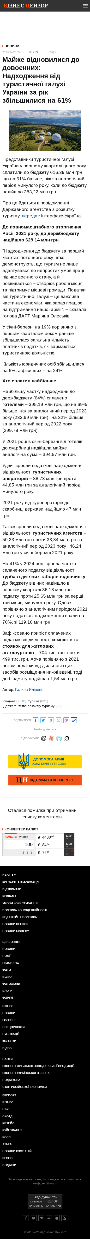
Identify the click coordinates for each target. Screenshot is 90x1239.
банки (7, 1059)
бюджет (14, 701)
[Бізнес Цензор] (26, 7)
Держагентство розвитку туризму (32, 706)
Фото (6, 970)
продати (11, 836)
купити (23, 836)
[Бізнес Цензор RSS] (64, 1218)
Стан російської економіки (24, 1087)
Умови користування (20, 903)
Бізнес (7, 1006)
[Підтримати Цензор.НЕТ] (45, 780)
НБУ (5, 1109)
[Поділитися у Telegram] (51, 720)
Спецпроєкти (13, 1027)
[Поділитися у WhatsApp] (58, 720)
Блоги (7, 990)
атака (7, 1144)
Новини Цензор (15, 924)
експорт (9, 1095)
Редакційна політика (19, 917)
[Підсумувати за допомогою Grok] (67, 738)
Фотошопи (11, 984)
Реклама (9, 896)
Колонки (9, 1041)
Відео (7, 977)
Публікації (10, 1034)
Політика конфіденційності (24, 910)
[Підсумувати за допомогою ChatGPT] (44, 738)
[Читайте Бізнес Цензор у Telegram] (41, 1218)
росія (7, 1137)
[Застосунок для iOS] (57, 1218)
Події (6, 956)
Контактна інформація (20, 882)
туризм (38, 701)
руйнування (12, 1130)
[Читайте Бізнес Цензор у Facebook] (26, 1218)
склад (7, 1116)
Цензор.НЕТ (11, 942)
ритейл (8, 1123)
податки (9, 1165)
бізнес (7, 1102)
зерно (7, 1158)
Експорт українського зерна (26, 1073)
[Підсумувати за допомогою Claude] (51, 738)
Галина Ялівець (29, 690)
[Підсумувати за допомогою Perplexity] (59, 738)
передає (31, 215)
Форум (7, 997)
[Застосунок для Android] (49, 1218)
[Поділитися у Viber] (66, 720)
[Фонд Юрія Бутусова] (45, 761)
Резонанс (10, 963)
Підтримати (11, 889)
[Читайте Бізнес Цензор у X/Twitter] (33, 1218)
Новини (12, 46)
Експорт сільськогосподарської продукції (37, 1066)
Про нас (9, 875)
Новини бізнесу (15, 931)
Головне (9, 1020)
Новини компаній (17, 1151)
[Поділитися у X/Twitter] (43, 720)
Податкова (11, 1080)
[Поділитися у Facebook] (35, 720)
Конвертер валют (21, 829)
